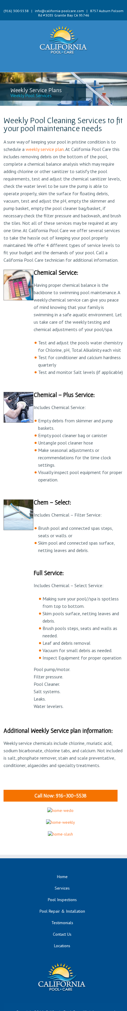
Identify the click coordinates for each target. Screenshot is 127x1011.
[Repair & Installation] (60, 810)
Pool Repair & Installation (62, 911)
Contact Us (62, 934)
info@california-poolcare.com (59, 11)
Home (62, 876)
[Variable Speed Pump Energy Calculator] (60, 834)
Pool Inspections (62, 899)
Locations (62, 945)
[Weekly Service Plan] (60, 822)
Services (62, 888)
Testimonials (62, 922)
